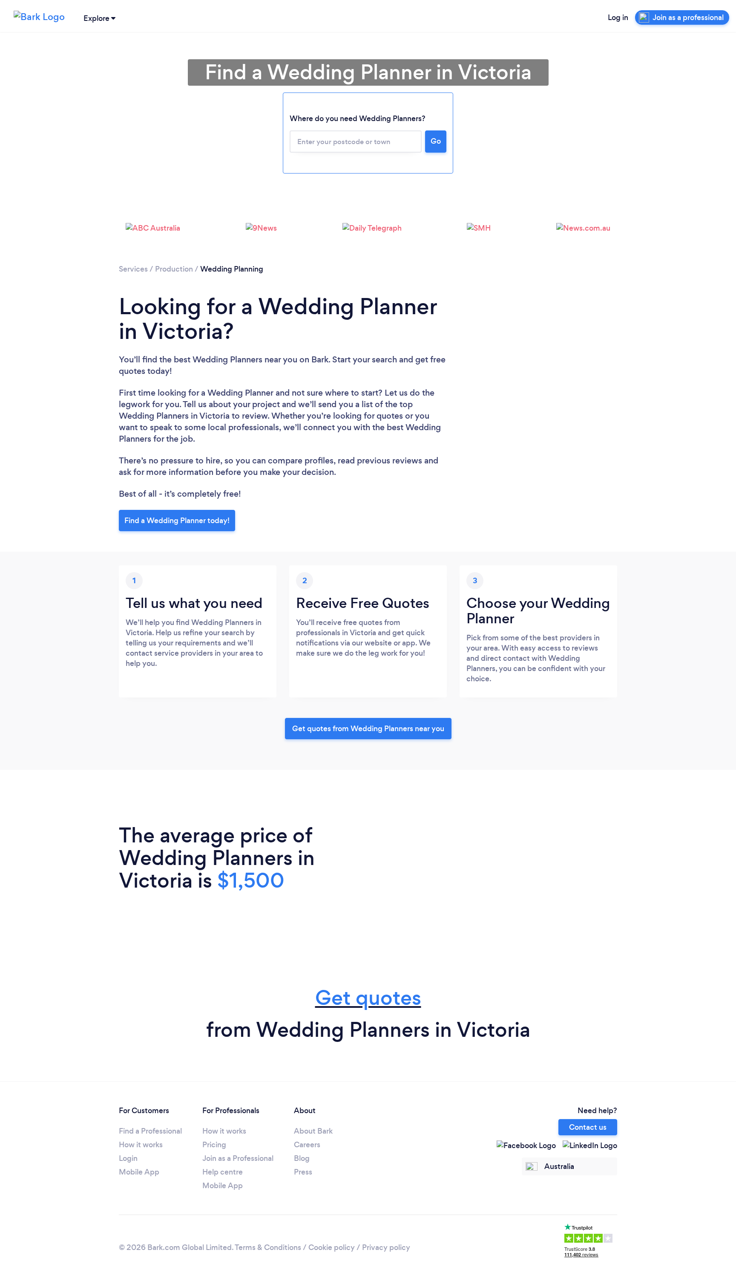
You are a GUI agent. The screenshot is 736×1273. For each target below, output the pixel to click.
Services (133, 269)
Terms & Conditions (268, 1247)
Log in (618, 17)
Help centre (222, 1172)
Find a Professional (150, 1131)
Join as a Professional (237, 1158)
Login (128, 1158)
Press (303, 1172)
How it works (141, 1145)
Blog (302, 1158)
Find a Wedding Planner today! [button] (177, 520)
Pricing (214, 1145)
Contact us (588, 1127)
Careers (307, 1145)
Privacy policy (386, 1247)
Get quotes (368, 998)
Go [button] (436, 141)
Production (174, 269)
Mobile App (139, 1172)
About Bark (313, 1131)
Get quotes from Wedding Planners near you (368, 728)
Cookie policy (331, 1247)
